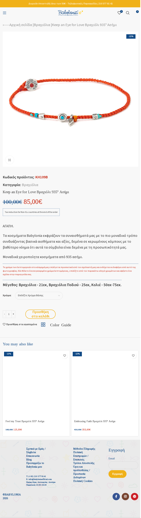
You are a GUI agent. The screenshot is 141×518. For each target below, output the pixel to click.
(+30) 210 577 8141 (37, 476)
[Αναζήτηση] (127, 12)
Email (112, 458)
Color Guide (60, 324)
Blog (29, 459)
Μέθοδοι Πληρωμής (84, 448)
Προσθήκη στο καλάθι (40, 314)
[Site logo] (70, 12)
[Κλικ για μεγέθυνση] (10, 160)
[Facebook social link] (116, 496)
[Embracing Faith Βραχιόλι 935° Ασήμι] (104, 383)
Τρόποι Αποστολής (84, 463)
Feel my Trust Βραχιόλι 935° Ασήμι (25, 421)
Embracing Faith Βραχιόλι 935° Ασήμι (94, 421)
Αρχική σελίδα (21, 24)
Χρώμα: (7, 295)
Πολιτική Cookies (83, 481)
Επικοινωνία (33, 456)
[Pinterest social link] (134, 496)
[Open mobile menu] (4, 12)
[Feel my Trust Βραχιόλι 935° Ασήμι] (36, 383)
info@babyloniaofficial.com (40, 479)
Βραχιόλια (42, 24)
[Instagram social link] (125, 496)
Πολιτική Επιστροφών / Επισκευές (80, 456)
